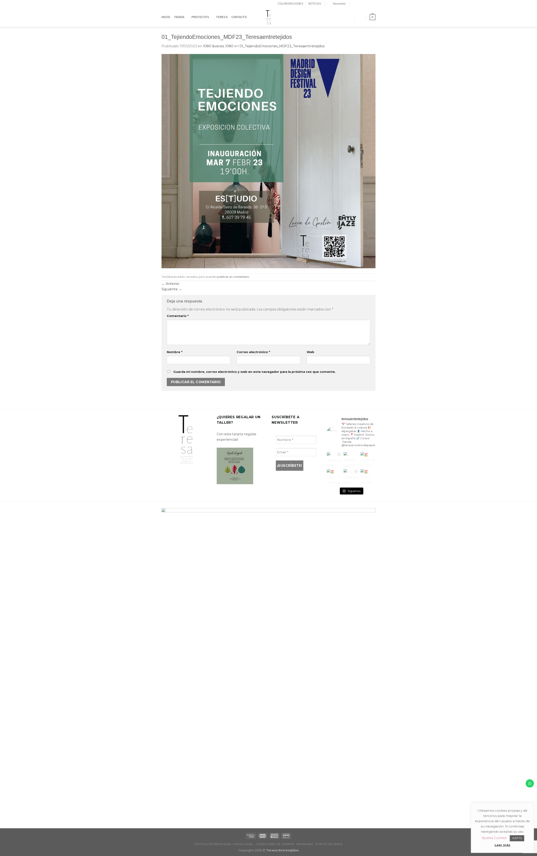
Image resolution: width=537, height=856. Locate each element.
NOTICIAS (314, 3)
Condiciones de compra (274, 844)
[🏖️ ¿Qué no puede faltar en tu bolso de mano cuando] (368, 459)
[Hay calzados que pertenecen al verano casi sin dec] (351, 476)
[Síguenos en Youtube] (373, 3)
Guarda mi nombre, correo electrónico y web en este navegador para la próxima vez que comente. (254, 372)
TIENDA (179, 17)
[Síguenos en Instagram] (357, 3)
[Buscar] (349, 17)
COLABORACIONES (290, 3)
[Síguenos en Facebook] (353, 3)
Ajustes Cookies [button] (494, 838)
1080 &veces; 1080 (218, 46)
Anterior (171, 284)
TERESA (222, 17)
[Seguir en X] (361, 3)
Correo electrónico (253, 352)
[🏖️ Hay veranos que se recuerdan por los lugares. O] (334, 476)
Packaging (305, 844)
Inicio (166, 17)
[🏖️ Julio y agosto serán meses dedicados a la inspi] (368, 476)
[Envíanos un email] (365, 3)
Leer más (502, 845)
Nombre (174, 352)
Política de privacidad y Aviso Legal (224, 844)
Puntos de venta (328, 844)
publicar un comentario (233, 276)
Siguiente (172, 289)
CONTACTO (239, 17)
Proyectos (200, 17)
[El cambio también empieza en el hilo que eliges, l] (351, 459)
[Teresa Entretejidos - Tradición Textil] (268, 17)
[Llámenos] (369, 3)
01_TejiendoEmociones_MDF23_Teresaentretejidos (282, 46)
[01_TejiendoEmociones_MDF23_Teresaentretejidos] (268, 161)
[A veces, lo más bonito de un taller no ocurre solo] (334, 459)
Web (310, 352)
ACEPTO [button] (517, 838)
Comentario (178, 316)
